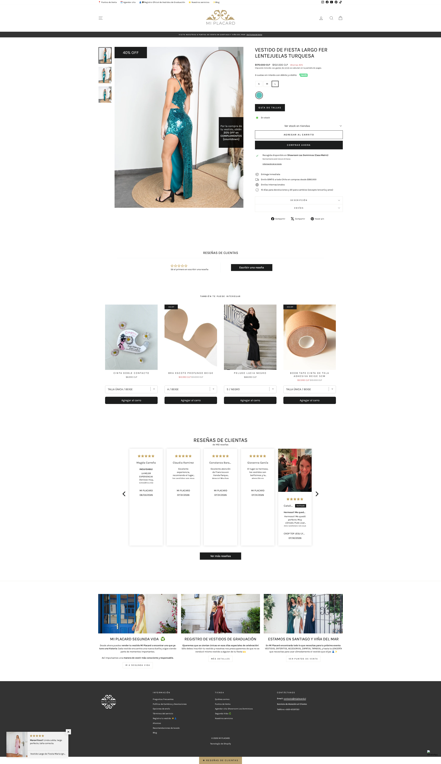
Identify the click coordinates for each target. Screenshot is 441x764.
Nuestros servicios (224, 718)
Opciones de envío (161, 708)
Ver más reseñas (220, 556)
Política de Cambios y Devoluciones (170, 704)
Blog (155, 732)
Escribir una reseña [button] (251, 267)
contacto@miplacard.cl (295, 698)
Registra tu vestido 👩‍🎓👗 (165, 718)
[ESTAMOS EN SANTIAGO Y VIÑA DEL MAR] (303, 613)
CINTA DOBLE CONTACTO (131, 373)
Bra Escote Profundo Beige (190, 373)
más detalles (220, 659)
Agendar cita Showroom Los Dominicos (234, 708)
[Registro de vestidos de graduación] (220, 613)
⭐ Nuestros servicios (198, 2)
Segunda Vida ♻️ (223, 713)
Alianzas (157, 723)
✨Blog (216, 2)
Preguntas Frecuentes (163, 699)
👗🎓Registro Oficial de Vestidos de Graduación (162, 2)
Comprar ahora (299, 145)
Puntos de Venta (222, 704)
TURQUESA (259, 95)
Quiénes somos (222, 699)
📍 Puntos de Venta (107, 2)
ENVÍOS (299, 208)
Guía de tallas (270, 107)
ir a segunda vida (137, 665)
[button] (124, 493)
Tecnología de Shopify (220, 743)
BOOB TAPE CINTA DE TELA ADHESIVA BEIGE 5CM (309, 375)
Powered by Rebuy (220, 413)
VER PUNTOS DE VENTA (303, 659)
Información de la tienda (272, 164)
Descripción (298, 200)
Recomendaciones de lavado (166, 728)
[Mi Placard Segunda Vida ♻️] (137, 613)
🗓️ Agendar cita (128, 2)
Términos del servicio (163, 713)
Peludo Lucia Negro (250, 373)
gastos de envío (282, 68)
